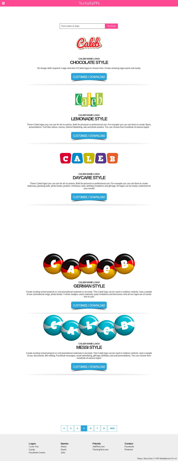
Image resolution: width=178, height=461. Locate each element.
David (63, 449)
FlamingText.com (100, 449)
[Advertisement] (89, 13)
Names (64, 443)
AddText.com (99, 446)
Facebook (129, 446)
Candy (32, 449)
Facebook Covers (37, 452)
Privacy (139, 458)
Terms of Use (148, 458)
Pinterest (129, 449)
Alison (64, 446)
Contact (129, 443)
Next (112, 428)
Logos (32, 443)
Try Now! (111, 26)
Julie (63, 452)
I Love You (34, 446)
